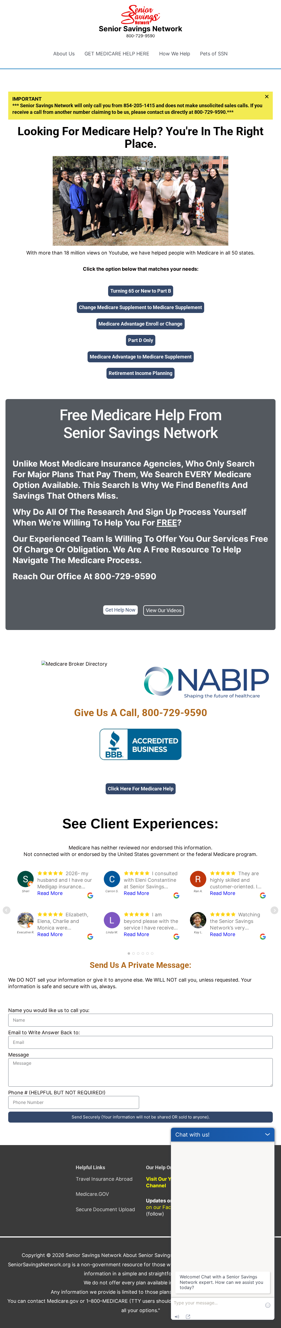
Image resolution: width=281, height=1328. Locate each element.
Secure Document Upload (105, 1209)
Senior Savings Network (140, 28)
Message (18, 1055)
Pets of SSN (214, 53)
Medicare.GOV (92, 1194)
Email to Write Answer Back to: (44, 1032)
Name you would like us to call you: (48, 1010)
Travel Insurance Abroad (104, 1179)
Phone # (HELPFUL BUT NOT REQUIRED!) (57, 1092)
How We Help (174, 53)
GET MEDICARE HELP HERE (117, 53)
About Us (64, 53)
